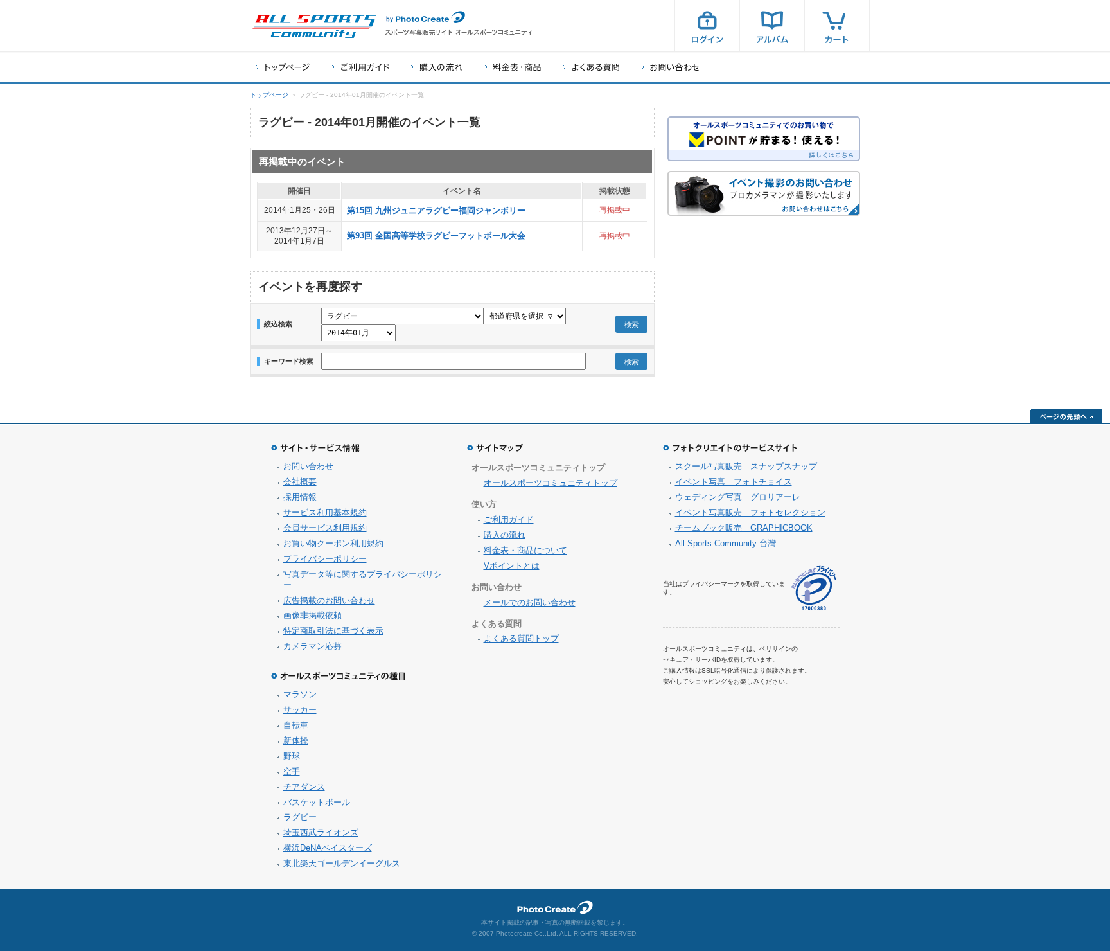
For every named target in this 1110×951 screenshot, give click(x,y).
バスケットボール (316, 802)
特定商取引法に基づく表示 (333, 630)
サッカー (300, 710)
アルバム (772, 25)
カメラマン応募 (312, 646)
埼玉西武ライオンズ (320, 832)
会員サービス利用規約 (325, 528)
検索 (631, 324)
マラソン (300, 694)
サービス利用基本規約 (325, 512)
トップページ (283, 67)
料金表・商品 (513, 67)
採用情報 (300, 497)
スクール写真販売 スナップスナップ (746, 466)
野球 (291, 756)
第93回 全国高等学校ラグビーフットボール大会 (436, 235)
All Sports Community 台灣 (725, 543)
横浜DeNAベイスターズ (327, 848)
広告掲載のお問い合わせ (329, 600)
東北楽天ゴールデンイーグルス (341, 863)
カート (837, 25)
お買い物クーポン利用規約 (333, 543)
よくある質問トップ (521, 638)
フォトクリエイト (555, 907)
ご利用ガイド (360, 67)
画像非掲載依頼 (312, 615)
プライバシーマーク (813, 588)
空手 (291, 771)
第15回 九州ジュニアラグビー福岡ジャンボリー (436, 210)
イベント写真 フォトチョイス (733, 481)
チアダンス (304, 787)
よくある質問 (591, 67)
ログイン (707, 25)
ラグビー (300, 817)
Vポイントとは (512, 566)
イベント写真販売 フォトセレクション (750, 512)
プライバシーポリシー (325, 559)
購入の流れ (437, 67)
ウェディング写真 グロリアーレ (737, 497)
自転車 (295, 725)
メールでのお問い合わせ (530, 602)
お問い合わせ (671, 67)
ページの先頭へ (1066, 416)
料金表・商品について (525, 550)
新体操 (295, 740)
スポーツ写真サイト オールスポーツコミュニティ (314, 26)
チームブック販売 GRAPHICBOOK (744, 528)
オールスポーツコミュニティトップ (550, 483)
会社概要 (300, 481)
